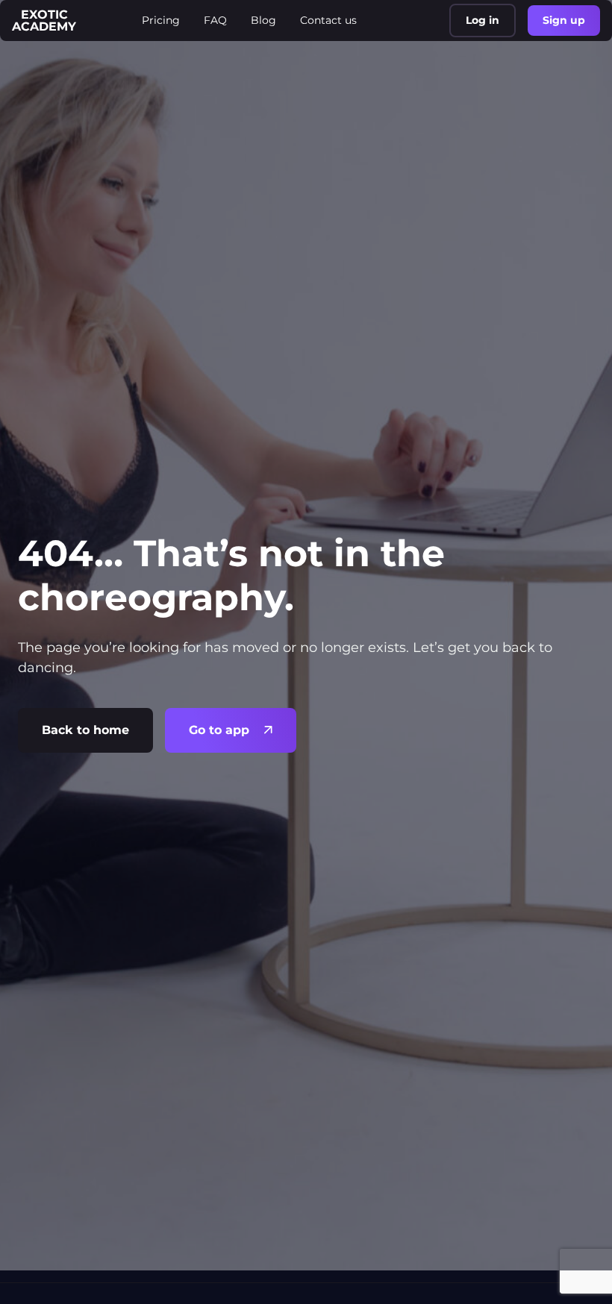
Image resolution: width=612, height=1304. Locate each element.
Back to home (85, 730)
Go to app (219, 730)
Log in (482, 20)
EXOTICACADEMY (44, 20)
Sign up (564, 20)
